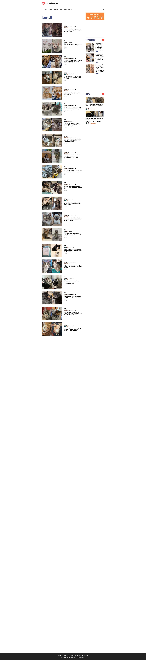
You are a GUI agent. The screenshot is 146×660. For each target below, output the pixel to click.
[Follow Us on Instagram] (95, 17)
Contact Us (73, 655)
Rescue (61, 9)
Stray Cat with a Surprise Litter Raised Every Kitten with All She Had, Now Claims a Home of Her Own (100, 57)
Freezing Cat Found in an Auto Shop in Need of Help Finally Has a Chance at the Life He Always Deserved (95, 106)
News (65, 9)
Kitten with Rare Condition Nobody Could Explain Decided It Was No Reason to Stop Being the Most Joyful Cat (72, 124)
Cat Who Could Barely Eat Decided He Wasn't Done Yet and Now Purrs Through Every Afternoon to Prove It (73, 61)
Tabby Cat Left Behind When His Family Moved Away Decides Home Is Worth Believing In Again (73, 172)
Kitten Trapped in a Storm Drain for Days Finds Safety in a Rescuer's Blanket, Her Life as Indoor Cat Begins (100, 68)
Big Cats (70, 9)
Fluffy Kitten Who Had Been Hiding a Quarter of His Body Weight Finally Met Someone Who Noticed (73, 46)
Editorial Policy (66, 655)
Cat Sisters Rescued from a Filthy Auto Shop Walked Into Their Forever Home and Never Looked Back (72, 77)
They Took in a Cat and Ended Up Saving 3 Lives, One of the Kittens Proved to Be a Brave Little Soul (100, 47)
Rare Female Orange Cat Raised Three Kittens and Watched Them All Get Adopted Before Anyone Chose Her (73, 93)
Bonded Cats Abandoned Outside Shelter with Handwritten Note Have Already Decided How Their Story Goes (73, 250)
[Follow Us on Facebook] (88, 17)
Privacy (79, 655)
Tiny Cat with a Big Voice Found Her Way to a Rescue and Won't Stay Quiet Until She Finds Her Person (72, 266)
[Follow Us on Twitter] (92, 17)
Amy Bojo (74, 26)
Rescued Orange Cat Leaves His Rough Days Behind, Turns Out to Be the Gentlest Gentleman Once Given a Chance (72, 329)
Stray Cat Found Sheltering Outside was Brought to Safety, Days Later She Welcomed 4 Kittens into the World (94, 120)
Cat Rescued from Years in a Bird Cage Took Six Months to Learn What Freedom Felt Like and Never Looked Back (72, 235)
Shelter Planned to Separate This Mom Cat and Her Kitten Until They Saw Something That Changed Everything (72, 282)
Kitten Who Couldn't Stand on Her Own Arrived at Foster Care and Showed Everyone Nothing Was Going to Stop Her (72, 313)
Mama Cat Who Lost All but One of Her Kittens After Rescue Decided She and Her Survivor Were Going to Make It (73, 219)
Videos (50, 9)
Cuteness (56, 9)
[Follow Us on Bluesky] (98, 17)
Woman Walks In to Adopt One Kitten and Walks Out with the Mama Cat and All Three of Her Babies (73, 187)
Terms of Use (85, 655)
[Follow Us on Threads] (101, 17)
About (59, 655)
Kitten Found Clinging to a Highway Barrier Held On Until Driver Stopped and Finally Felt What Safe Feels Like (73, 30)
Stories (45, 9)
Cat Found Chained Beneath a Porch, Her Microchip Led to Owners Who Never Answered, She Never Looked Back (72, 156)
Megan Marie (70, 26)
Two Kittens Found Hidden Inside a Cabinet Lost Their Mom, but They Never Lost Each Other (72, 298)
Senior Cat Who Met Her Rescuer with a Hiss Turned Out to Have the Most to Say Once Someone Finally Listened (72, 140)
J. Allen (69, 42)
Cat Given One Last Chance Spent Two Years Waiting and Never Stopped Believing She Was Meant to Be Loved (73, 203)
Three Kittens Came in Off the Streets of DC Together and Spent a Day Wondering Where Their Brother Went (72, 109)
